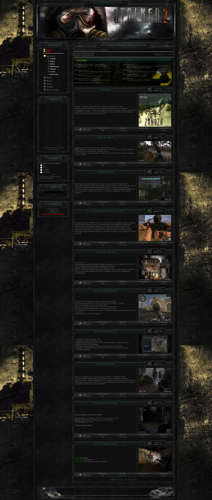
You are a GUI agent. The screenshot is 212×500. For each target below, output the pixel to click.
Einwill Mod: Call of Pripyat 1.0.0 (105, 331)
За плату (46, 172)
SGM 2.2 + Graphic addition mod (105, 291)
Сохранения (81, 70)
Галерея (53, 69)
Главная (53, 59)
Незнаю (46, 170)
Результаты (44, 176)
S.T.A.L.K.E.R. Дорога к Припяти (105, 444)
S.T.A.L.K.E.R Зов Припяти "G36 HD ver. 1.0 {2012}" (105, 211)
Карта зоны (54, 74)
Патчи (127, 70)
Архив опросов (54, 176)
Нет (44, 167)
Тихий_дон (123, 130)
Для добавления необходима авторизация (53, 148)
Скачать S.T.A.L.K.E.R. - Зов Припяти (90, 64)
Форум (52, 61)
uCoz (72, 495)
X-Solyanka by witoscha (105, 172)
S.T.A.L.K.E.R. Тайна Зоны (105, 252)
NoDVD (128, 78)
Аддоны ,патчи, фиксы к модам (88, 83)
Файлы (52, 64)
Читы (79, 74)
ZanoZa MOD (105, 90)
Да (44, 165)
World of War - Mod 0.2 (105, 137)
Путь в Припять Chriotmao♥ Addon (105, 403)
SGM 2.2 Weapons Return (105, 364)
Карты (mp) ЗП (82, 78)
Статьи (52, 72)
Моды (127, 64)
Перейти (164, 130)
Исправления (130, 74)
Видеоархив (54, 66)
